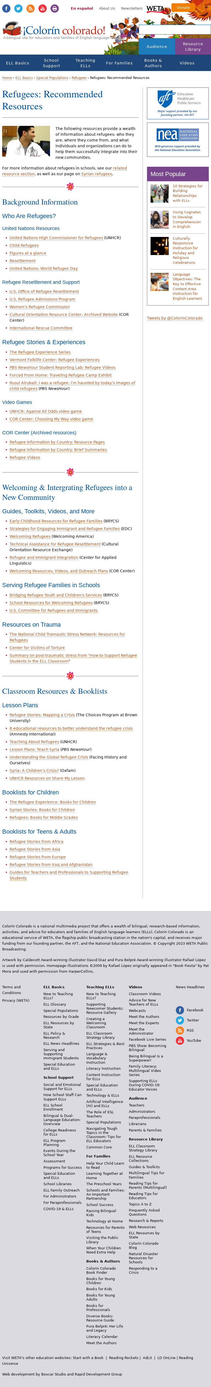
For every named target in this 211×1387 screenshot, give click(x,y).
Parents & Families (145, 1130)
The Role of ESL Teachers (100, 1114)
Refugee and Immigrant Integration (44, 557)
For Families (119, 63)
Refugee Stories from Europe (38, 857)
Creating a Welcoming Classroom (96, 1023)
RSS (30, 8)
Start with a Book (88, 1358)
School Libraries (57, 1184)
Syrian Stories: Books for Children (42, 810)
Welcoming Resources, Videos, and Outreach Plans (59, 571)
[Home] (54, 33)
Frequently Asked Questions (144, 1212)
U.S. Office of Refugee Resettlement (44, 291)
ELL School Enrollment (53, 1107)
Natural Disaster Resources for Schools (143, 1258)
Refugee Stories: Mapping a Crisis (42, 715)
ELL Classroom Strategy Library (100, 1035)
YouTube (42, 8)
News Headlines (190, 987)
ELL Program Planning (54, 1143)
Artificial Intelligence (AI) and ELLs (104, 1104)
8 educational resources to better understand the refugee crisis (71, 728)
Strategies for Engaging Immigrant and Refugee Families (65, 529)
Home (7, 78)
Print (55, 8)
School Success (99, 1205)
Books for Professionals (98, 1308)
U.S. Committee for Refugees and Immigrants (54, 610)
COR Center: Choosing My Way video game (51, 419)
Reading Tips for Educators (143, 1196)
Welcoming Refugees (30, 536)
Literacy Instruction (103, 1068)
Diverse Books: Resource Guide (100, 1318)
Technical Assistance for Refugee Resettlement (55, 544)
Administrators (142, 1111)
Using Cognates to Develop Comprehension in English (187, 219)
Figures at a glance (28, 253)
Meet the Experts (144, 1023)
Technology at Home (104, 1221)
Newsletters (132, 8)
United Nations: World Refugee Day (44, 268)
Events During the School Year (59, 1153)
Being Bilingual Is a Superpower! (146, 1058)
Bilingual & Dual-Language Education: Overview (61, 1120)
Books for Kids (99, 1289)
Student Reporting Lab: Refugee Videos (62, 367)
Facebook (6, 8)
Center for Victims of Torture (37, 648)
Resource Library (193, 47)
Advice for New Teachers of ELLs (143, 1002)
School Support (51, 63)
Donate (183, 7)
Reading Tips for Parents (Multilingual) (148, 1185)
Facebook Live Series (147, 1039)
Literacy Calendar (102, 1337)
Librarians (137, 1124)
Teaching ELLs (85, 63)
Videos (187, 63)
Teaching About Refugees (34, 742)
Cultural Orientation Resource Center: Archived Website (64, 314)
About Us (107, 8)
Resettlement (22, 261)
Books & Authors (153, 63)
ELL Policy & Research (54, 1035)
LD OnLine (166, 1358)
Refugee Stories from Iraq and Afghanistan (51, 864)
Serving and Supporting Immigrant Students (61, 1054)
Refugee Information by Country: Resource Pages (57, 442)
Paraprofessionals (144, 1118)
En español (82, 8)
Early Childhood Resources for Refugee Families (56, 521)
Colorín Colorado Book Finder (101, 1270)
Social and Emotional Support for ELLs (62, 1087)
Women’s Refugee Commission (40, 307)
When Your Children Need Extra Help (103, 1250)
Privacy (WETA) (15, 1000)
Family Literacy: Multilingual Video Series (145, 1070)
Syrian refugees (96, 174)
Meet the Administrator (141, 1031)
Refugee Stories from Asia (35, 849)
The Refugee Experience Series (40, 352)
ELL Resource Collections (140, 1158)
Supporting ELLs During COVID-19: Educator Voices (144, 1085)
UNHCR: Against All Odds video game (46, 411)
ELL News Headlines (61, 1043)
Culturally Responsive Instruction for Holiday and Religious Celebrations (185, 250)
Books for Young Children (100, 1281)
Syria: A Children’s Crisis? (34, 770)
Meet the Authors (101, 1343)
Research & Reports (146, 1221)
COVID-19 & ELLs (58, 1209)
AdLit (147, 1358)
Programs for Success (62, 1167)
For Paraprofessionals (62, 1203)
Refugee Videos (25, 457)
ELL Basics (17, 63)
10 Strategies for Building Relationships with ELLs (187, 193)
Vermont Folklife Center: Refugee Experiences (54, 360)
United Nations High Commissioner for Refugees (57, 238)
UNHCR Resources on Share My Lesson (47, 778)
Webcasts (137, 1011)
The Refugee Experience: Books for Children (53, 802)
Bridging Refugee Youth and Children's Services (56, 595)
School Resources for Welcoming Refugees (51, 603)
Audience (157, 46)
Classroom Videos (145, 994)
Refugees (79, 78)
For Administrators (59, 1196)
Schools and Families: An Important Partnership (105, 1194)
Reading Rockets (123, 1358)
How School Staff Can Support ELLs (62, 1097)
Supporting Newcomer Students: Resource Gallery (104, 1008)
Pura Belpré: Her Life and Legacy (104, 1328)
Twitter (18, 8)
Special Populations (52, 78)
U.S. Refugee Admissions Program (42, 299)
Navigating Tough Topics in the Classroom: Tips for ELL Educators (103, 1134)
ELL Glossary (54, 1004)
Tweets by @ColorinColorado (175, 318)
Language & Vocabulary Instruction (96, 1058)
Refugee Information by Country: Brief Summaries (58, 450)
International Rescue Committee (41, 328)
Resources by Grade (61, 1017)
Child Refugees (24, 245)
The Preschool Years (104, 1184)
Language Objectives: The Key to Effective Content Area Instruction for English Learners (187, 286)
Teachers (137, 1105)
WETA (156, 8)
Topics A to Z (140, 1204)
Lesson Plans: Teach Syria (34, 749)
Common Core (99, 1147)
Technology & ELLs (102, 1095)
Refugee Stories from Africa (36, 841)
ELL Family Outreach (61, 1190)
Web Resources (142, 1227)
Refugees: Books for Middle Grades (44, 817)
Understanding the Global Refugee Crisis (49, 757)
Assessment (54, 1161)
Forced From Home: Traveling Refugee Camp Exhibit (61, 375)
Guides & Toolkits (144, 1167)
